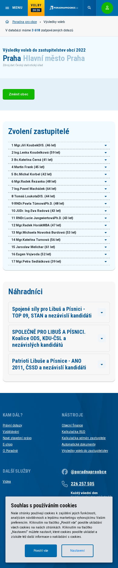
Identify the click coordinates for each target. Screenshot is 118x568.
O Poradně (10, 451)
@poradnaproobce (89, 471)
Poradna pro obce (24, 22)
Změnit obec (18, 94)
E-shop (7, 444)
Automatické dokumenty (79, 444)
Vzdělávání (11, 432)
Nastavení (77, 551)
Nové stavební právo (17, 438)
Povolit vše (41, 551)
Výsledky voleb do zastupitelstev (85, 451)
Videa (7, 481)
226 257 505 (82, 484)
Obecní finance (72, 425)
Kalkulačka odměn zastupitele (84, 438)
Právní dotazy (12, 425)
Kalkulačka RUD (73, 432)
